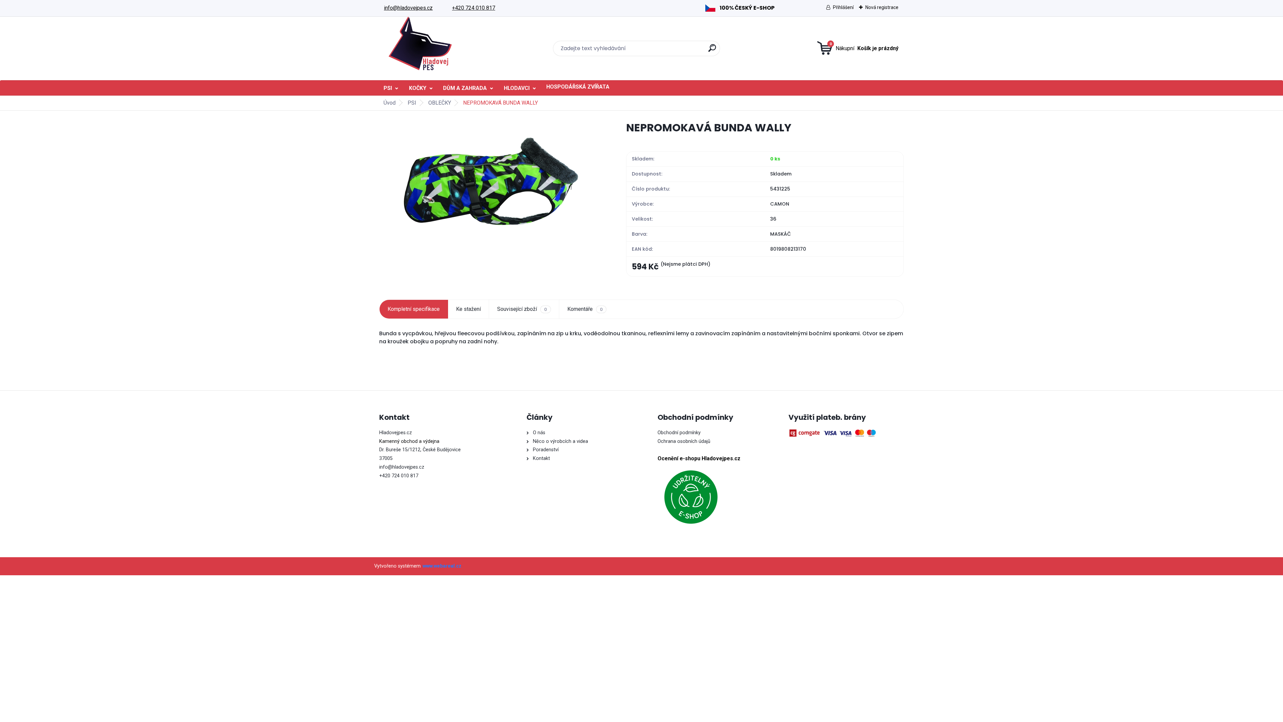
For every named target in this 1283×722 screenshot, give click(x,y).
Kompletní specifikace (414, 309)
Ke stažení (468, 309)
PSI (388, 88)
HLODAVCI (517, 88)
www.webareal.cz (442, 566)
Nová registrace (881, 7)
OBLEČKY (439, 103)
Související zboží (522, 309)
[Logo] (420, 43)
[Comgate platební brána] (834, 433)
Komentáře (584, 309)
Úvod (390, 103)
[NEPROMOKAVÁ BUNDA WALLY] (492, 182)
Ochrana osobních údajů (684, 441)
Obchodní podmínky (679, 433)
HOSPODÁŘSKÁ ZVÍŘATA (577, 87)
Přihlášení (843, 7)
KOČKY (417, 88)
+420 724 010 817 (473, 8)
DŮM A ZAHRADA (465, 88)
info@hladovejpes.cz (408, 8)
